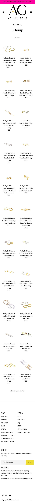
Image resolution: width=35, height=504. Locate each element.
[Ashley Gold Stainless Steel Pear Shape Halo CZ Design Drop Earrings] (26, 242)
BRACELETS (4, 423)
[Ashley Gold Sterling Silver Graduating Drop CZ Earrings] (9, 335)
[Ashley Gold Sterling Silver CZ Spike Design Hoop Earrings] (26, 335)
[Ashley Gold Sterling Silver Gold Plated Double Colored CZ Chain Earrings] (9, 272)
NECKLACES (4, 417)
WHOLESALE (20, 420)
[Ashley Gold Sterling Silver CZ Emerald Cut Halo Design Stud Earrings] (9, 144)
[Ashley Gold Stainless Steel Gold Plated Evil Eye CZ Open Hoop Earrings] (9, 209)
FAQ (18, 423)
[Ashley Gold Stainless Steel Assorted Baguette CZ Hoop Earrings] (9, 242)
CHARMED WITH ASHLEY (8, 435)
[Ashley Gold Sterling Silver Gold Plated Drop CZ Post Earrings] (9, 81)
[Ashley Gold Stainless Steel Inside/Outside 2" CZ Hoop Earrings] (9, 304)
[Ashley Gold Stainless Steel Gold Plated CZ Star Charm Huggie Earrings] (26, 177)
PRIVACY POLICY (22, 429)
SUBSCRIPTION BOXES (7, 438)
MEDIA (19, 417)
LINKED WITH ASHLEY (7, 432)
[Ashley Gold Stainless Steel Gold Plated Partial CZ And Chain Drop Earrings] (9, 111)
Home (14, 25)
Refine (18, 37)
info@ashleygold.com (26, 478)
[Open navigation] (3, 12)
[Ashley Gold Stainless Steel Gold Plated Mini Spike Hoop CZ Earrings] (26, 81)
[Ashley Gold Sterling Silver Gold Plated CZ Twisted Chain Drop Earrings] (9, 365)
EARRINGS (4, 420)
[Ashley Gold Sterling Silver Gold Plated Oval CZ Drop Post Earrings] (26, 49)
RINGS (3, 426)
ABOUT (19, 426)
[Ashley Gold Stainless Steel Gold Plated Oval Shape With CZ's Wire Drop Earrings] (26, 209)
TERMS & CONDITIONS (23, 432)
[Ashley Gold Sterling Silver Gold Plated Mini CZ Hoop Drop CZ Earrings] (26, 144)
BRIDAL (3, 429)
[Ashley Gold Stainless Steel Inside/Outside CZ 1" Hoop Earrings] (26, 304)
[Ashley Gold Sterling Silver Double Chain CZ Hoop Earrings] (26, 365)
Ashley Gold (15, 500)
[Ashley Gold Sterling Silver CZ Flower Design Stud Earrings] (26, 111)
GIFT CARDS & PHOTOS (7, 441)
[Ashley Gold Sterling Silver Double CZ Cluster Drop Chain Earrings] (26, 272)
